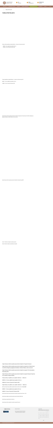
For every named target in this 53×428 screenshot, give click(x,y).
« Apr (43, 420)
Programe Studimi (12, 6)
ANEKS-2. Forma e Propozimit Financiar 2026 (9, 47)
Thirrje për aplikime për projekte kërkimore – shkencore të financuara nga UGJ (12, 79)
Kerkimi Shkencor (25, 6)
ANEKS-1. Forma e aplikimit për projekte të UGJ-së (9, 81)
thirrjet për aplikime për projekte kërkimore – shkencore (16, 384)
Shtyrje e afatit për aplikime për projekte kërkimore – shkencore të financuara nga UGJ (13, 44)
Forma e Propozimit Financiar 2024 (13, 382)
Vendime (18, 6)
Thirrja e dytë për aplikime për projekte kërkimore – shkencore (14, 377)
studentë (40, 6)
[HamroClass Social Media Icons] (4, 412)
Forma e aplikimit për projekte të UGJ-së (14, 380)
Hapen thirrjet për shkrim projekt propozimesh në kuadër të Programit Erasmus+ (17, 363)
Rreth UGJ (5, 6)
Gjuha (45, 6)
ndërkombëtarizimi (33, 6)
